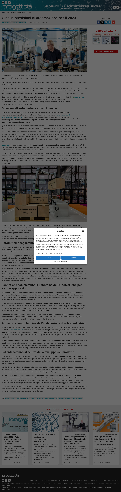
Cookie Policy (56, 261)
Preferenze (73, 257)
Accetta (48, 257)
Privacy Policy (63, 261)
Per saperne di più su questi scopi (56, 253)
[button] (83, 231)
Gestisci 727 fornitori (42, 253)
